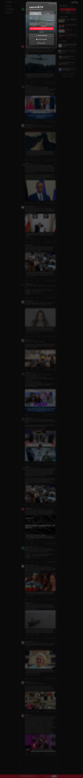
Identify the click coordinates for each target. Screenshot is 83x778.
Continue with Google (42, 35)
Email (36, 13)
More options (42, 43)
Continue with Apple (42, 39)
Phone (48, 13)
